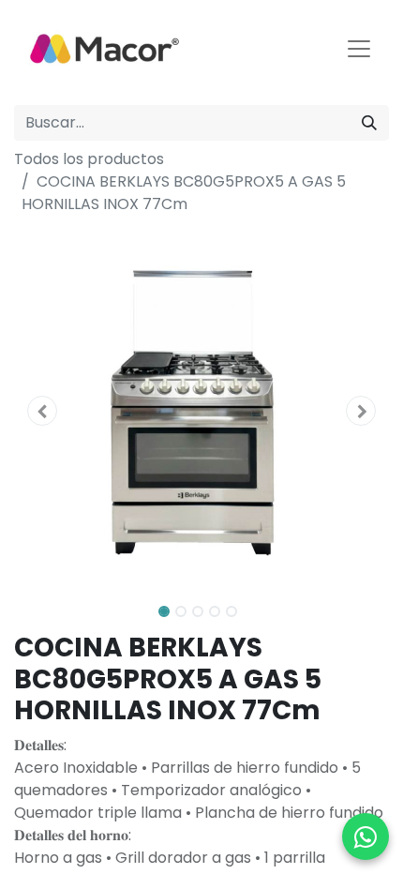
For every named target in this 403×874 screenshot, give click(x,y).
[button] (42, 410)
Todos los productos (89, 159)
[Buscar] (369, 123)
